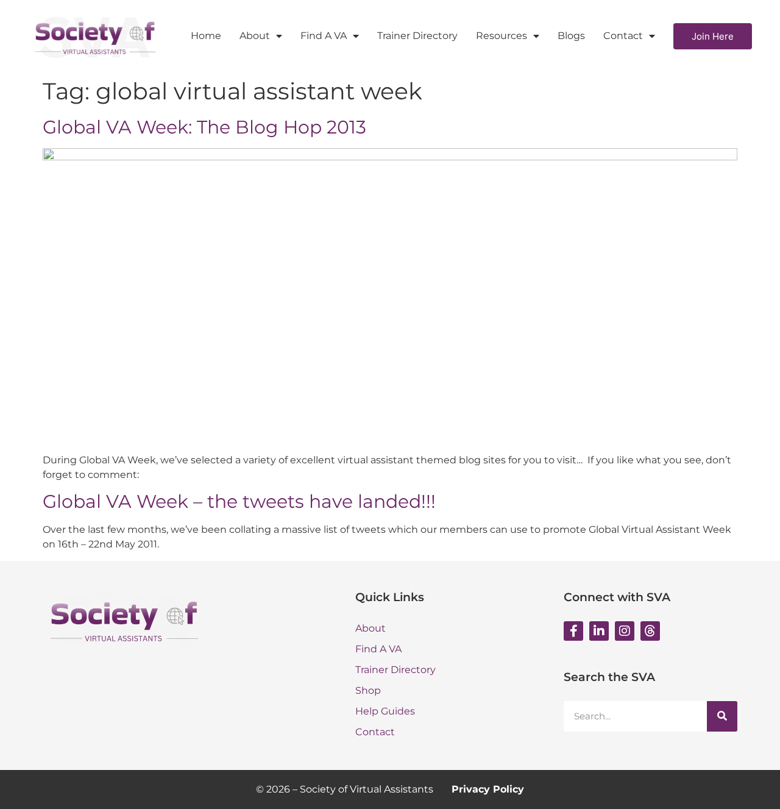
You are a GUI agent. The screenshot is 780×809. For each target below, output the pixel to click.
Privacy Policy (488, 789)
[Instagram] (624, 631)
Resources (501, 35)
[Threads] (650, 631)
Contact (623, 35)
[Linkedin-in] (599, 631)
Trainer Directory (417, 35)
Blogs (571, 35)
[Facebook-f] (573, 631)
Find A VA (323, 35)
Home (206, 35)
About (254, 35)
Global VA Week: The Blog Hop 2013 (204, 127)
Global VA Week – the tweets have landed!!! (239, 501)
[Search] (722, 716)
